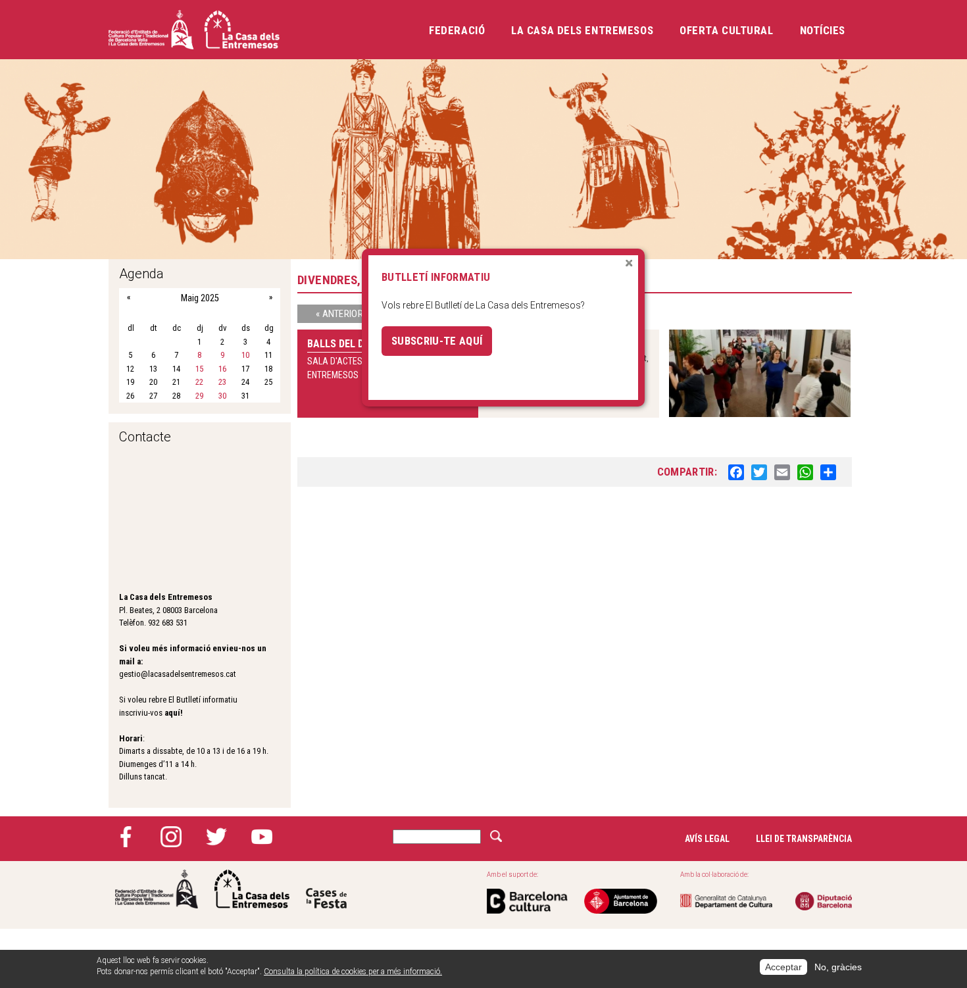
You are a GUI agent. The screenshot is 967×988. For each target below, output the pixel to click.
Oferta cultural (726, 30)
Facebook (125, 836)
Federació (457, 30)
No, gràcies (838, 967)
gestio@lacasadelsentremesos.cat (177, 674)
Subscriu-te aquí (436, 340)
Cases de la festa (326, 889)
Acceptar (783, 967)
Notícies (822, 30)
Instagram (171, 836)
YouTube (261, 836)
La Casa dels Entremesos (582, 30)
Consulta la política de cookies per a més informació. (353, 971)
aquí (172, 713)
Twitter (216, 836)
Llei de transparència (804, 838)
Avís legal (707, 838)
